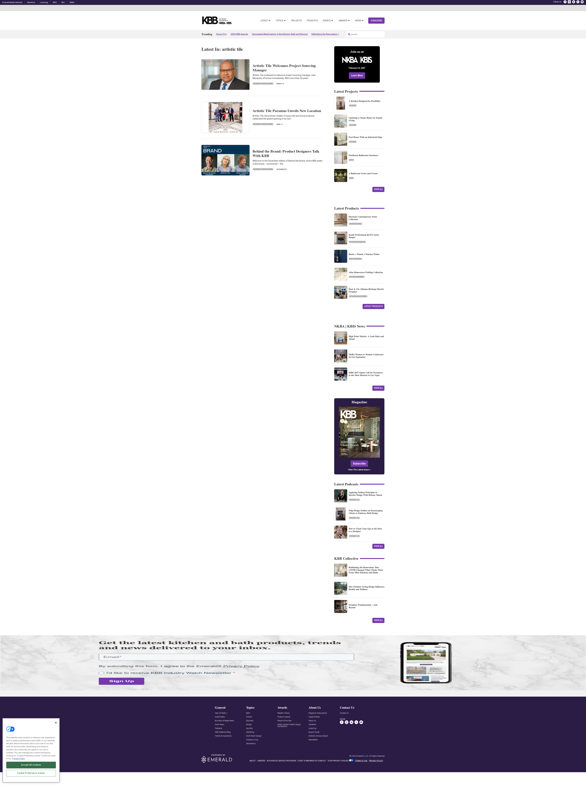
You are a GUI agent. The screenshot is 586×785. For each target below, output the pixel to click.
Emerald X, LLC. (362, 756)
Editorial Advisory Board (318, 736)
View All (378, 189)
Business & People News (263, 83)
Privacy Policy (18, 758)
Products (312, 21)
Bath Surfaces (355, 259)
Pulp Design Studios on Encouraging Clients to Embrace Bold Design (366, 512)
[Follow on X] (577, 1)
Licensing (44, 2)
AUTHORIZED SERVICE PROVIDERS (281, 761)
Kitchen (352, 105)
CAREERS (261, 761)
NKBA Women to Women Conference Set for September (366, 356)
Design (249, 725)
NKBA (72, 2)
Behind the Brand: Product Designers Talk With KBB (286, 153)
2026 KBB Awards (239, 34)
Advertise (31, 2)
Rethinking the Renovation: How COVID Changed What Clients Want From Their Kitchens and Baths (366, 570)
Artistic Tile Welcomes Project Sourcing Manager (284, 68)
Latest (264, 21)
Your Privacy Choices (338, 761)
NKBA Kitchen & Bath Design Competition (289, 725)
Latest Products (373, 306)
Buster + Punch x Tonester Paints (364, 254)
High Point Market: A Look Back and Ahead (366, 337)
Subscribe (376, 20)
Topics (279, 21)
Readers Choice (283, 713)
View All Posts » (221, 713)
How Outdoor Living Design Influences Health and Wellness (366, 588)
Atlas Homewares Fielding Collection (366, 272)
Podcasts (218, 728)
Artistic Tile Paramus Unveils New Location (287, 110)
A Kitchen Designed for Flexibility (364, 101)
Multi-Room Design (254, 736)
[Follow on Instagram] (569, 1)
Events (327, 21)
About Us (312, 721)
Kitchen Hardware (356, 277)
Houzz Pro (221, 34)
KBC (63, 2)
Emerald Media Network (12, 2)
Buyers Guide (314, 732)
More (358, 21)
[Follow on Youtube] (582, 1)
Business (249, 721)
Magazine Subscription (318, 713)
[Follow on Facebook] (565, 1)
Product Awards (283, 717)
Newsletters (313, 740)
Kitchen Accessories (358, 296)
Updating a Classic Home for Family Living (365, 119)
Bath (351, 160)
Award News (220, 717)
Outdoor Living (355, 224)
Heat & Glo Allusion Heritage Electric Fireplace (366, 290)
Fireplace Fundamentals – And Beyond (363, 606)
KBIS (55, 2)
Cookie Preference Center (31, 773)
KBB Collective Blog (223, 732)
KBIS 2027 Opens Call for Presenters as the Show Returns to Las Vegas (366, 374)
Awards (343, 21)
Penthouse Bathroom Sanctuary (363, 155)
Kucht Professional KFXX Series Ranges (364, 236)
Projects (296, 21)
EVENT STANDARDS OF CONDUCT (312, 761)
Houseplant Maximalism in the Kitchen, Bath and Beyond (280, 34)
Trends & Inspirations (223, 736)
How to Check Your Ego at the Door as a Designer (365, 530)
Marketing (250, 732)
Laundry (249, 728)
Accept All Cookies (31, 765)
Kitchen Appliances (357, 242)
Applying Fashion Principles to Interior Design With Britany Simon (365, 494)
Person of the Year (284, 721)
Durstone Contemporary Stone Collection (363, 218)
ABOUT (253, 761)
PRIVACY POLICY (376, 761)
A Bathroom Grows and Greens (363, 173)
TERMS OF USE (361, 761)
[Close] (55, 722)
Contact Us (344, 713)
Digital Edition (314, 717)
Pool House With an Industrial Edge (365, 137)
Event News (219, 725)
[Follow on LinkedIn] (573, 1)
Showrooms (251, 744)
